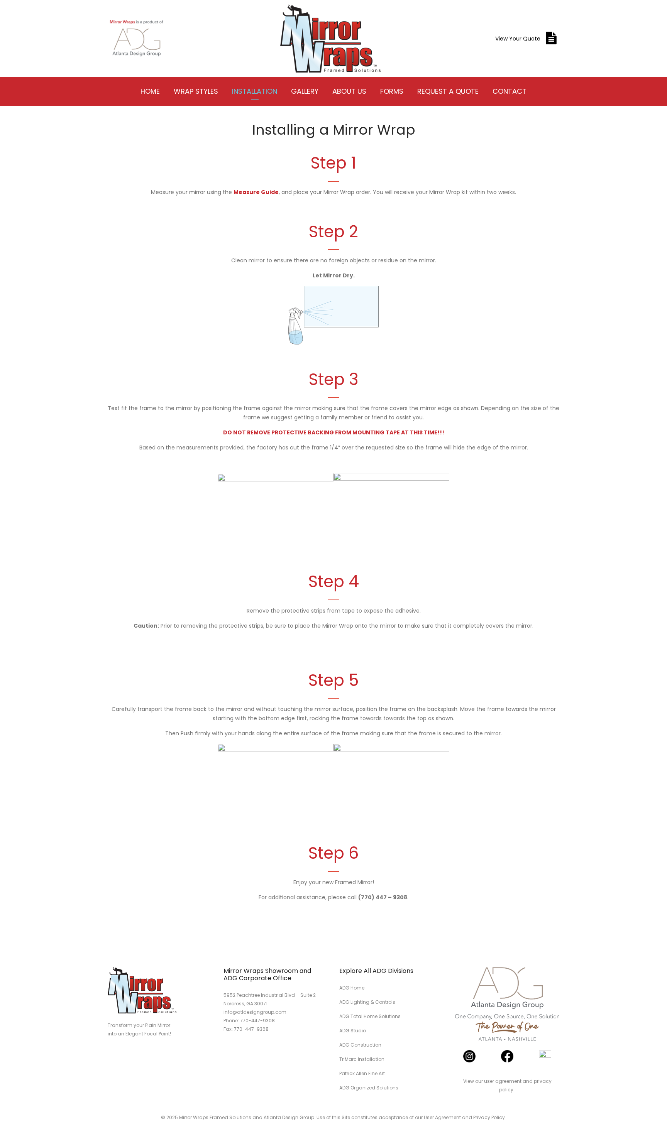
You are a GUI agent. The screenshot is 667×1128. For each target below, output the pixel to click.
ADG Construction (360, 1045)
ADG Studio (352, 1030)
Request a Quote (448, 91)
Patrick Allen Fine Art (362, 1073)
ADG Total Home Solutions (370, 1016)
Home (150, 91)
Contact (509, 91)
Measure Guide (256, 192)
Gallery (304, 91)
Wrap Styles (196, 91)
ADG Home (351, 987)
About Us (349, 91)
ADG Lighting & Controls (367, 1002)
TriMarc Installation (361, 1059)
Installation (254, 91)
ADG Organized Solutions (368, 1087)
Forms (391, 91)
